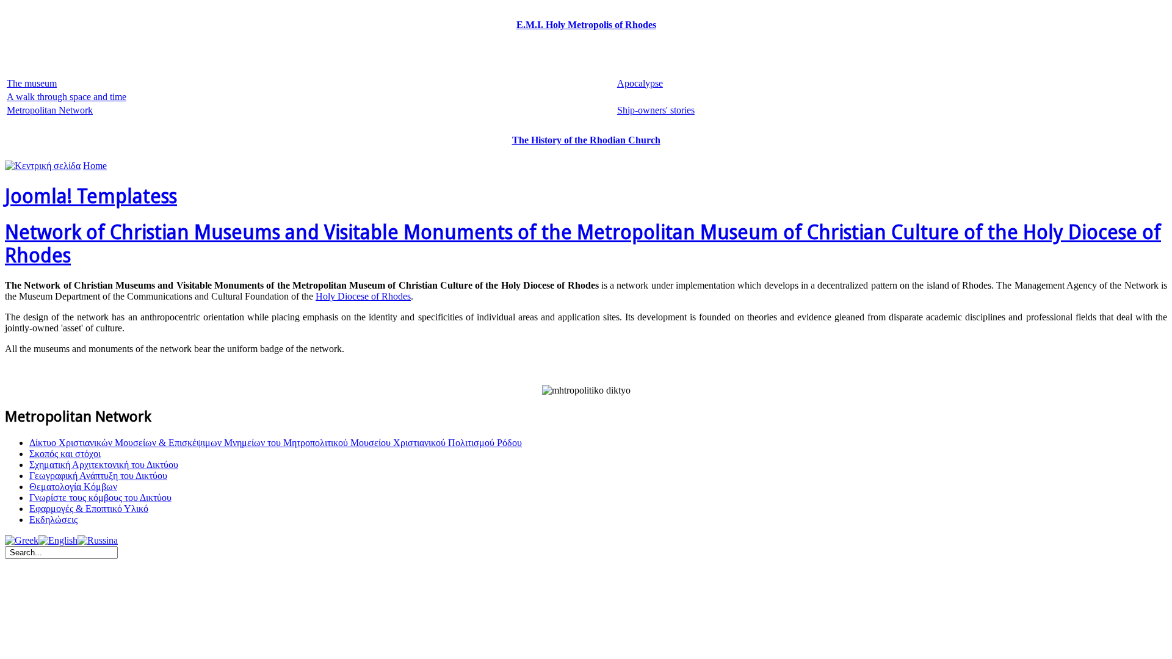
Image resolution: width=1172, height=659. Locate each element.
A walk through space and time (66, 97)
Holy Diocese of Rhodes (363, 296)
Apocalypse (640, 83)
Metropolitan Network (50, 110)
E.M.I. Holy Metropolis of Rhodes (586, 25)
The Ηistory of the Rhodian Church (586, 140)
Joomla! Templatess (91, 196)
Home (95, 165)
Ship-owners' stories (656, 110)
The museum (32, 83)
